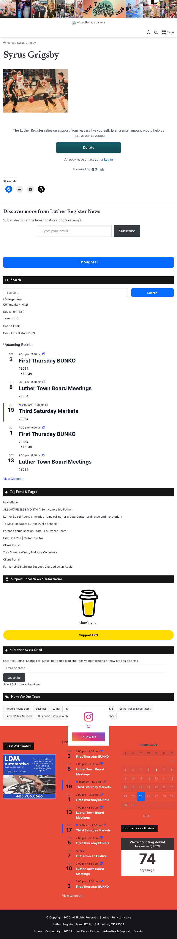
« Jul (146, 816)
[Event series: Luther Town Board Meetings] (43, 381)
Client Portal (11, 545)
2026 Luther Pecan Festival (81, 931)
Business (41, 708)
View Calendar (13, 478)
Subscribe (127, 231)
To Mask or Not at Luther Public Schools (30, 523)
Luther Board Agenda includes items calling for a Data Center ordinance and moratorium (62, 516)
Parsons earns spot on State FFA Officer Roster (35, 531)
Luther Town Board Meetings (55, 388)
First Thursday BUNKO (47, 361)
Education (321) (13, 311)
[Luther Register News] (88, 22)
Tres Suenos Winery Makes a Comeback (30, 552)
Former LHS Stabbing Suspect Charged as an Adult (37, 566)
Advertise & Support (116, 931)
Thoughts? (88, 262)
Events (138, 931)
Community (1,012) (15, 304)
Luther (56, 708)
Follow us (88, 737)
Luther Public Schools (19, 716)
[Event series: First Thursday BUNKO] (43, 354)
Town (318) (10, 319)
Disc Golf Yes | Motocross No (23, 538)
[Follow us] (88, 719)
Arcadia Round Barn (18, 708)
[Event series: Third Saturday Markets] (46, 404)
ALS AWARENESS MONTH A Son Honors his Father (37, 509)
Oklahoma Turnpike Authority (55, 716)
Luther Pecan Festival (91, 856)
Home (10, 42)
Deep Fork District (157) (19, 333)
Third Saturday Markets (48, 411)
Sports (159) (11, 326)
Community (52, 931)
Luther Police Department (135, 708)
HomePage (10, 502)
